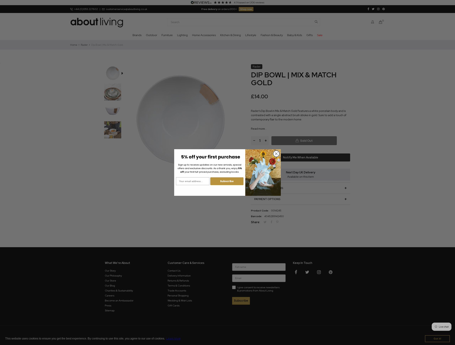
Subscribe (227, 181)
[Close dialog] (276, 154)
